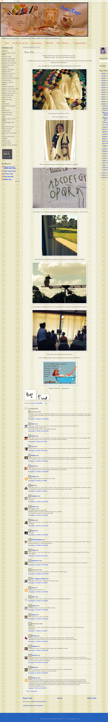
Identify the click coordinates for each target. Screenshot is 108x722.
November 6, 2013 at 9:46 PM (38, 619)
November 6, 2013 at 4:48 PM (38, 600)
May (104, 160)
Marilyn (33, 455)
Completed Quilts (80, 43)
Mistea (33, 436)
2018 (103, 92)
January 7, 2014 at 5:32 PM (37, 688)
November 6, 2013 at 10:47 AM (38, 573)
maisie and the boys (9, 171)
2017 (103, 94)
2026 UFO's (49, 43)
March (105, 165)
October (105, 148)
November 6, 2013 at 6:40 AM (38, 525)
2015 (103, 99)
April (104, 162)
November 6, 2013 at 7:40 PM (38, 609)
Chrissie (33, 476)
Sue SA (34, 655)
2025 (103, 76)
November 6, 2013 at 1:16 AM (37, 491)
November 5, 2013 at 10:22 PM (38, 419)
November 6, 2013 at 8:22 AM (38, 545)
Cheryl (33, 614)
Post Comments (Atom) (38, 701)
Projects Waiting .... (63, 43)
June (104, 158)
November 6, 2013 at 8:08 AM (38, 534)
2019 (103, 90)
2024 (103, 78)
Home (7, 43)
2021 (103, 85)
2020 (103, 87)
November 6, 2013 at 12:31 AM (38, 461)
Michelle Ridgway (36, 539)
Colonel (65, 718)
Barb (32, 485)
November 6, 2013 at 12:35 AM (38, 471)
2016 (103, 97)
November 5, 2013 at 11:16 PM (37, 450)
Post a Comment (32, 691)
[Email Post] (46, 403)
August (105, 153)
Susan (33, 520)
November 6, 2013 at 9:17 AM (37, 555)
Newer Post (27, 698)
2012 (103, 172)
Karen (33, 596)
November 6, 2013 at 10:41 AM (38, 564)
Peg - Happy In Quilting (38, 578)
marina (34, 506)
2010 (103, 177)
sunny (33, 466)
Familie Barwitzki (8, 176)
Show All (17, 181)
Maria (33, 423)
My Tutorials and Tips (20, 43)
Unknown (34, 677)
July (104, 155)
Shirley (34, 635)
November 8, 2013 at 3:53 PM (38, 673)
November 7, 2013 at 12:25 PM (38, 650)
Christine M (35, 560)
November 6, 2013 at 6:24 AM (38, 515)
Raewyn (34, 646)
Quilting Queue (36, 43)
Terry (32, 446)
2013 (103, 104)
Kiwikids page (7, 179)
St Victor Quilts (8, 173)
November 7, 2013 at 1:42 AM (37, 631)
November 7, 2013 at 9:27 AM (38, 641)
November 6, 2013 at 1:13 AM (37, 480)
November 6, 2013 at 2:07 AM (38, 501)
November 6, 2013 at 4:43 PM (38, 591)
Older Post (91, 698)
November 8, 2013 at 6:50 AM (38, 662)
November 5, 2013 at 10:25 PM (38, 431)
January (105, 169)
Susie (33, 530)
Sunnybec (34, 496)
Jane (32, 587)
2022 (103, 83)
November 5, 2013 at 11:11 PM (37, 441)
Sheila (33, 550)
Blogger (78, 718)
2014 (103, 101)
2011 (103, 175)
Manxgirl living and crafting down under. (9, 167)
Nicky (33, 667)
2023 (103, 80)
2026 (103, 73)
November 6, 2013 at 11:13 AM (37, 582)
